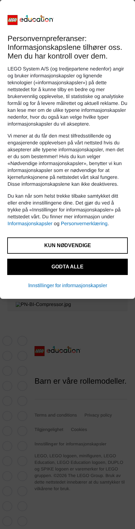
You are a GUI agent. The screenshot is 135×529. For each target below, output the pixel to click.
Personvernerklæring (84, 223)
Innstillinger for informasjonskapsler (67, 285)
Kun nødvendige (67, 245)
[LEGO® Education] (31, 20)
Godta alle (67, 266)
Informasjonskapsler (30, 223)
